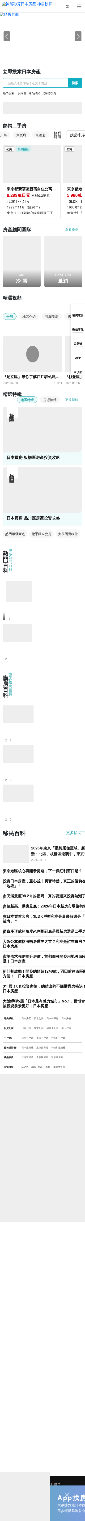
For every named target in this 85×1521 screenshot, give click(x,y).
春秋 (48, 1067)
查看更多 (72, 229)
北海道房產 (27, 1057)
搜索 (75, 82)
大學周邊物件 (68, 533)
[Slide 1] (29, 51)
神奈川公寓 (52, 1028)
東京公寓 (38, 1028)
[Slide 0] (21, 51)
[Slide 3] (46, 51)
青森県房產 (42, 1057)
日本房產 (26, 1018)
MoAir (24, 1067)
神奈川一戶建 (58, 1037)
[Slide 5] (63, 51)
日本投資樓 (27, 1047)
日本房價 (66, 1018)
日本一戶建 (52, 1018)
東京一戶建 (42, 1037)
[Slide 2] (38, 51)
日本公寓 (38, 1018)
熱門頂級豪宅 (15, 533)
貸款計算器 (36, 1067)
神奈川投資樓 (58, 1047)
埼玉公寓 (66, 1028)
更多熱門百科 (10, 560)
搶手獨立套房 (41, 533)
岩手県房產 (57, 1057)
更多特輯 (72, 399)
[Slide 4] (55, 51)
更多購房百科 (10, 684)
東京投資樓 (42, 1047)
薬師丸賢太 (59, 1067)
